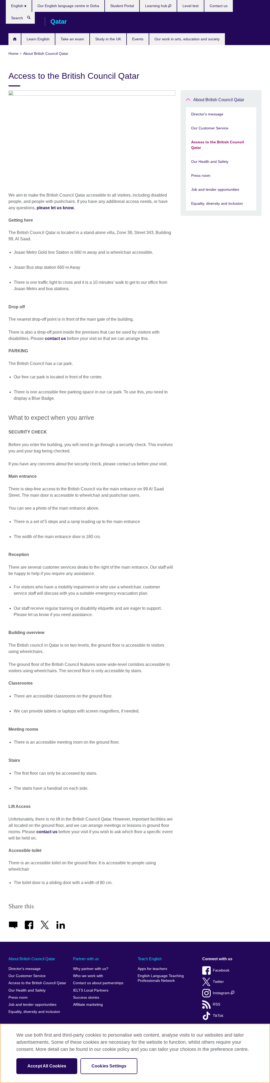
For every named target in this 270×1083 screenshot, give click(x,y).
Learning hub (156, 6)
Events (137, 39)
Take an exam (72, 39)
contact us (55, 338)
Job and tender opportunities (215, 189)
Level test (190, 6)
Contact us (219, 6)
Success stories (86, 997)
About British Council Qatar (218, 99)
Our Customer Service (209, 128)
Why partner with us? (90, 969)
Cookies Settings (109, 1066)
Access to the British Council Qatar (217, 145)
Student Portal (122, 6)
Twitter (218, 982)
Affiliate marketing (88, 1005)
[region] (135, 1053)
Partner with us (86, 959)
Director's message (207, 114)
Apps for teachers (152, 969)
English (17, 6)
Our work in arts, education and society (187, 39)
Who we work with (88, 976)
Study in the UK (108, 39)
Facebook (221, 970)
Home (14, 39)
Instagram (222, 993)
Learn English (38, 39)
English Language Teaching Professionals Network (161, 978)
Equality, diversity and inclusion (217, 203)
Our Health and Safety (209, 161)
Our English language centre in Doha (68, 6)
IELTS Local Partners (90, 990)
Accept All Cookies (46, 1066)
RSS (216, 1004)
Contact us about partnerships (98, 983)
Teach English (150, 959)
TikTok (218, 1016)
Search (31, 18)
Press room (200, 175)
